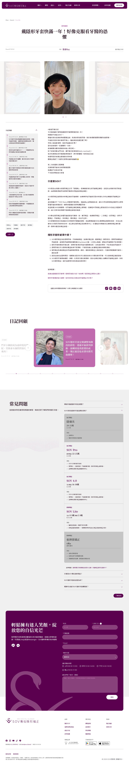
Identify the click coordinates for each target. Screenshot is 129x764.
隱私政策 (8, 754)
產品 (52, 5)
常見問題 (95, 5)
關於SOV (67, 723)
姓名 (64, 623)
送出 (112, 697)
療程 (46, 5)
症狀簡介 (88, 727)
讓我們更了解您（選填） (70, 675)
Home (7, 20)
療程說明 (88, 723)
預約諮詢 (119, 5)
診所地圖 (107, 5)
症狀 (59, 5)
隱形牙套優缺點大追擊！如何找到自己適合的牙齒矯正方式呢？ (70, 278)
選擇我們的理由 (69, 727)
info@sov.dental (26, 744)
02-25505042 (14, 744)
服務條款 (16, 754)
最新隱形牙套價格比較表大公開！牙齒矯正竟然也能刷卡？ (90, 568)
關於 (39, 5)
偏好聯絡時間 (66, 663)
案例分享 (77, 5)
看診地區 (66, 653)
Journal (12, 20)
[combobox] (90, 655)
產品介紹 (67, 730)
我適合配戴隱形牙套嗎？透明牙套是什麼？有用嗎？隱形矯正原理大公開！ (74, 273)
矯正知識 (68, 5)
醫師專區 (88, 734)
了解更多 (118, 596)
